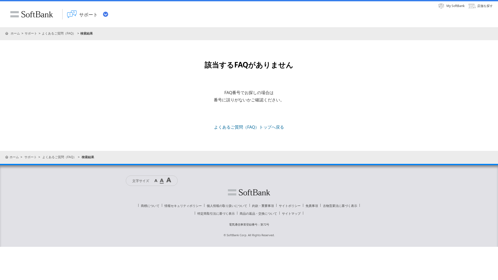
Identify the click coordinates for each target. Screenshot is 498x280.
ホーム (15, 33)
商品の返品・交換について (258, 213)
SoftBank (31, 14)
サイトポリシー (290, 206)
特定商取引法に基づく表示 (216, 213)
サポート (31, 33)
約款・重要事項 (263, 206)
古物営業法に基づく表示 (340, 206)
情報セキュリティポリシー (183, 206)
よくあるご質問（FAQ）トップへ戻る (249, 127)
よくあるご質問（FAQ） (59, 33)
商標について (150, 206)
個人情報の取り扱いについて (227, 206)
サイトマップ (291, 213)
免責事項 (312, 206)
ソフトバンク (249, 192)
